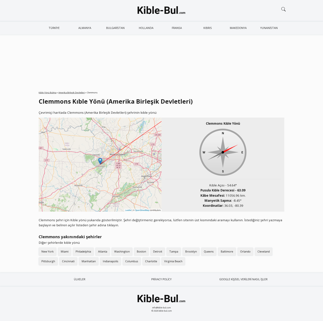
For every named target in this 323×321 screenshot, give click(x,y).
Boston (141, 251)
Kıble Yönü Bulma (47, 92)
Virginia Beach (173, 261)
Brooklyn (191, 251)
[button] (100, 161)
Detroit (157, 251)
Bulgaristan (115, 28)
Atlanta (102, 251)
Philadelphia (83, 251)
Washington (122, 251)
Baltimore (227, 251)
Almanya (84, 28)
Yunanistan (269, 28)
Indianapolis (110, 261)
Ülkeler (79, 279)
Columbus (131, 261)
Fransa (177, 28)
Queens (209, 251)
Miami (64, 251)
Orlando (245, 251)
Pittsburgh (48, 261)
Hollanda (146, 28)
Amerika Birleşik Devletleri (71, 92)
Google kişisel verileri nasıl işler (243, 279)
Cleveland (264, 251)
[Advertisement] (161, 59)
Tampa (173, 251)
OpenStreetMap (142, 210)
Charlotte (151, 261)
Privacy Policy (161, 279)
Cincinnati (68, 261)
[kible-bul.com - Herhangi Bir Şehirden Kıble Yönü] (161, 11)
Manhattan (89, 261)
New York (47, 251)
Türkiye (54, 28)
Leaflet (128, 210)
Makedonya (238, 28)
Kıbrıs (207, 28)
